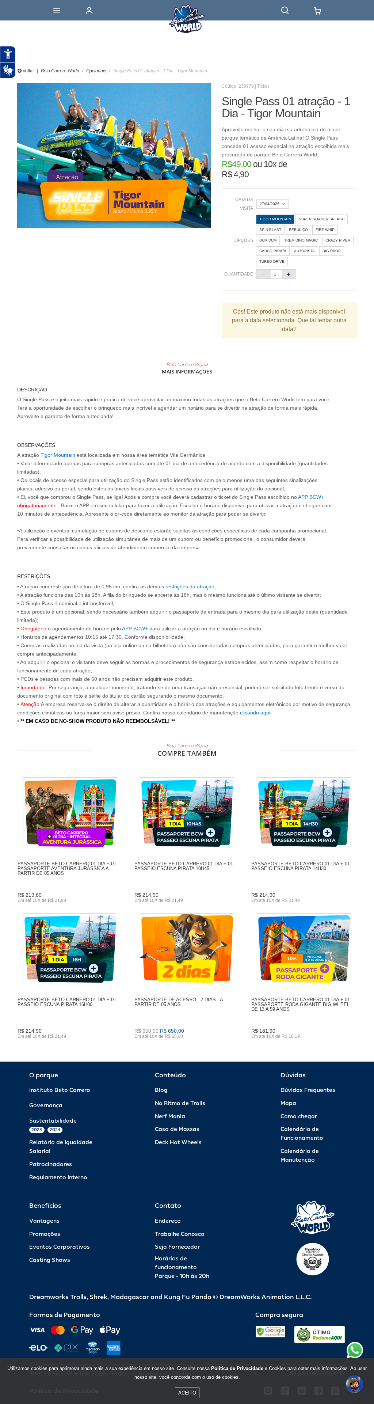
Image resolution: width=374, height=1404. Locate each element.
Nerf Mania (170, 1116)
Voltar (28, 70)
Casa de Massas (177, 1129)
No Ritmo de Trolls (180, 1103)
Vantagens (44, 1221)
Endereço (168, 1221)
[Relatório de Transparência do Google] (270, 1334)
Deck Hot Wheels (178, 1142)
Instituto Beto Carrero (59, 1090)
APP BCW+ (311, 497)
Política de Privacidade (237, 1368)
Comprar (70, 1047)
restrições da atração (189, 586)
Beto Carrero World (60, 70)
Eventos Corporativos (59, 1247)
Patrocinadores (50, 1164)
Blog (161, 1090)
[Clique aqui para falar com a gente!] (355, 1350)
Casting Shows (49, 1260)
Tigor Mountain (59, 455)
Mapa (288, 1103)
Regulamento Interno (58, 1177)
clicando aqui (255, 713)
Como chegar (298, 1116)
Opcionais (96, 70)
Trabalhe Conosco (180, 1234)
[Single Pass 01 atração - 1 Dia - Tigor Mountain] (114, 155)
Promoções (44, 1234)
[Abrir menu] (56, 10)
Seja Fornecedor (177, 1247)
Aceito (187, 1393)
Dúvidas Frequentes (307, 1090)
